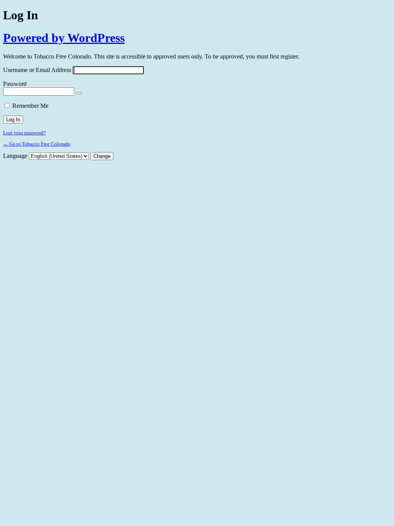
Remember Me (30, 105)
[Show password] (79, 93)
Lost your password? (24, 133)
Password (15, 83)
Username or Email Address (37, 70)
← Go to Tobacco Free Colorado (36, 144)
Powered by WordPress (64, 38)
